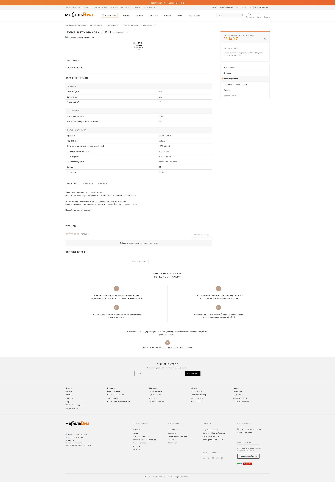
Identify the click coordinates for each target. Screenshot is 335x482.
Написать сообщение (248, 456)
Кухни (179, 15)
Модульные (238, 395)
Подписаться (192, 374)
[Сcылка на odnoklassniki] (208, 458)
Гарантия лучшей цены (177, 436)
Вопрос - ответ (230, 96)
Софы (67, 401)
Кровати (139, 15)
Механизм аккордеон (74, 405)
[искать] (242, 15)
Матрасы (154, 15)
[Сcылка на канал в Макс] (213, 458)
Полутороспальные (115, 395)
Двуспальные (113, 398)
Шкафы (167, 15)
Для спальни (196, 401)
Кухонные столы (240, 398)
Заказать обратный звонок (223, 7)
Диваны (125, 15)
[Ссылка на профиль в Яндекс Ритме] (221, 458)
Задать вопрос (138, 261)
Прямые (68, 391)
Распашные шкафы (199, 395)
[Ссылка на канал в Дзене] (217, 458)
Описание (228, 73)
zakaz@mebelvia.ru (211, 436)
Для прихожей (197, 398)
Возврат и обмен (117, 7)
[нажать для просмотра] (138, 46)
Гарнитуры (237, 391)
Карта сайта (173, 443)
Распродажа (194, 15)
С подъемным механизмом (118, 401)
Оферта (136, 446)
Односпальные (113, 391)
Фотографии (229, 67)
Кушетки (69, 398)
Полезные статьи (138, 7)
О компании (88, 7)
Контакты (151, 7)
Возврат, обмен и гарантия (144, 439)
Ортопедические (72, 408)
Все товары (110, 15)
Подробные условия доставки (78, 210)
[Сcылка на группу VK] (204, 458)
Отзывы (227, 90)
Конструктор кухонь (241, 401)
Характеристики (231, 78)
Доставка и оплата (101, 7)
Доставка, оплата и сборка (235, 84)
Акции (127, 7)
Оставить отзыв (201, 235)
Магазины (172, 433)
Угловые (68, 395)
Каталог (136, 430)
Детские (153, 398)
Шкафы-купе (196, 391)
